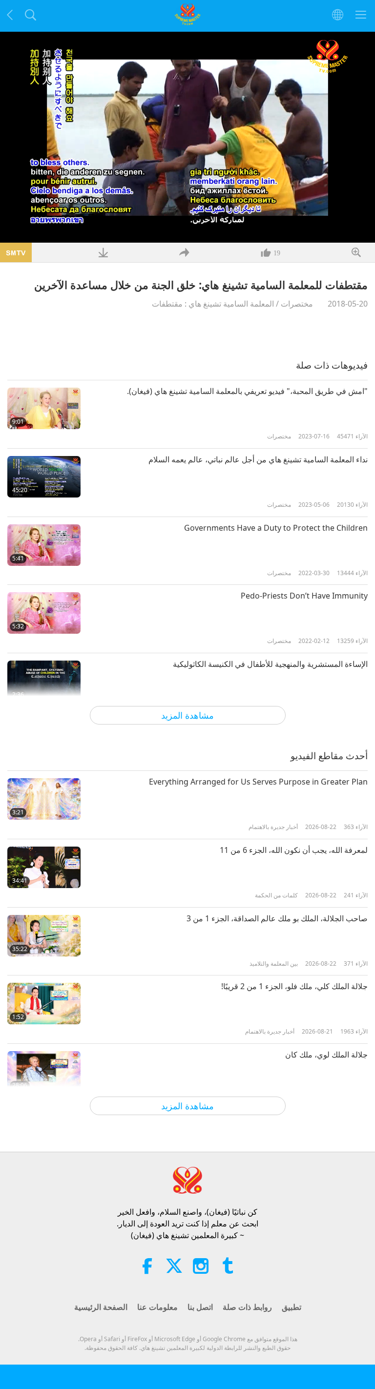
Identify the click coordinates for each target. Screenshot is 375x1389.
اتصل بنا (200, 1307)
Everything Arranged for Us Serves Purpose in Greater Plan (258, 781)
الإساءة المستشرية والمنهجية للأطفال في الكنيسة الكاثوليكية (270, 664)
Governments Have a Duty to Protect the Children (276, 527)
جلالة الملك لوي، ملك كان (326, 1054)
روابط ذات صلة (247, 1307)
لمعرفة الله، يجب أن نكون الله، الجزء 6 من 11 (294, 850)
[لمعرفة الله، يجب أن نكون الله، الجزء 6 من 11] (44, 867)
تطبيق (291, 1307)
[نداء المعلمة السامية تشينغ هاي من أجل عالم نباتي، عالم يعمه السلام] (44, 477)
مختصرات (297, 303)
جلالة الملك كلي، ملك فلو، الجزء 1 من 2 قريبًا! (294, 986)
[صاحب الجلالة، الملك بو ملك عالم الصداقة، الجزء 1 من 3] (44, 935)
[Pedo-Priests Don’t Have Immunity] (44, 613)
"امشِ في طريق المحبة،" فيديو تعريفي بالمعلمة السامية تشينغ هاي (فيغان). (247, 391)
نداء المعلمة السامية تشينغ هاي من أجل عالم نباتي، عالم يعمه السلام (258, 459)
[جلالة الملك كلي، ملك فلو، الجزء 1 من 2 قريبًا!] (44, 1003)
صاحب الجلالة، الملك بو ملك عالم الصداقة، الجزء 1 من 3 (277, 918)
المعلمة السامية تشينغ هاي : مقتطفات (213, 303)
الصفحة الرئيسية (100, 1307)
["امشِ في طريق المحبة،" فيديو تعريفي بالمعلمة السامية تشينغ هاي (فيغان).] (44, 408)
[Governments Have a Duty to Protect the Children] (44, 545)
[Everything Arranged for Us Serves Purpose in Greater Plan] (44, 799)
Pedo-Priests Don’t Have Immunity (304, 595)
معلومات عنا (157, 1307)
